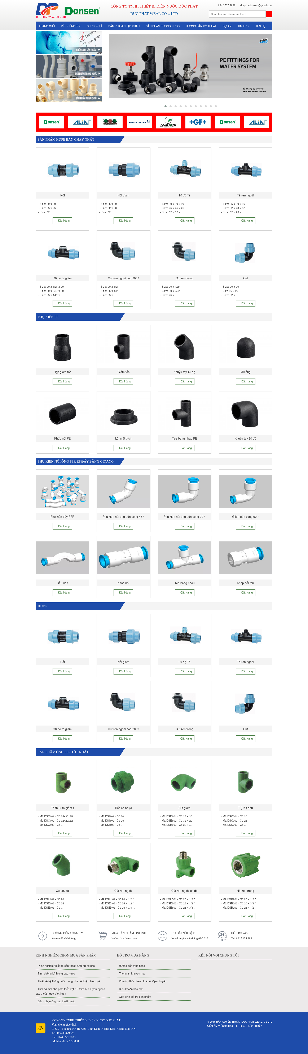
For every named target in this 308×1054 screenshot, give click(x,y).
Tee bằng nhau (185, 583)
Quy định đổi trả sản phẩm (135, 997)
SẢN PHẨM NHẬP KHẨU (124, 26)
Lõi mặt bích (123, 438)
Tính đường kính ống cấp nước (56, 973)
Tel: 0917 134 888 (241, 938)
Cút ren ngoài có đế (184, 891)
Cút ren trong (184, 278)
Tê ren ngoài (245, 195)
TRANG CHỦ (47, 26)
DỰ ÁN (227, 26)
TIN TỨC (243, 26)
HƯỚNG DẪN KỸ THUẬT (201, 26)
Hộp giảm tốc (62, 372)
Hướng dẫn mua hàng (132, 966)
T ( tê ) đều (245, 808)
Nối (62, 195)
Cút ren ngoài (123, 891)
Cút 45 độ (62, 891)
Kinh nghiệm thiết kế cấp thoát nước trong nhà (66, 966)
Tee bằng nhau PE (184, 438)
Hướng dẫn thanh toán (124, 938)
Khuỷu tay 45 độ (184, 372)
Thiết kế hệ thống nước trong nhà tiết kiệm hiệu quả (69, 981)
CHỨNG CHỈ (94, 26)
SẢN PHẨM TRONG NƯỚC (163, 26)
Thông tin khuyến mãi (132, 973)
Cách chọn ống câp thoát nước (56, 1001)
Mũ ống (246, 372)
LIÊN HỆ (260, 26)
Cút (245, 278)
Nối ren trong (245, 891)
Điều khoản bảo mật (131, 989)
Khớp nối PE (62, 438)
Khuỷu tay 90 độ (245, 438)
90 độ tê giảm (62, 278)
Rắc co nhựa (123, 808)
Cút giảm (184, 808)
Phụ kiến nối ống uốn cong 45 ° (123, 516)
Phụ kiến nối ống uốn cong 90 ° (184, 516)
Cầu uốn (62, 583)
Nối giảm (123, 195)
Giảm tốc (123, 372)
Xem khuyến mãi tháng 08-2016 (189, 938)
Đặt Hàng (63, 220)
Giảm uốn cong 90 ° (245, 516)
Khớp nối (123, 583)
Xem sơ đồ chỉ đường (64, 938)
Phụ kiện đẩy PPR (62, 516)
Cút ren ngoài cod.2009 (123, 278)
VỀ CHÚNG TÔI (70, 26)
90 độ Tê (184, 195)
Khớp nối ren (245, 583)
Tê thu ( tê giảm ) (62, 808)
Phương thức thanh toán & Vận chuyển (142, 981)
